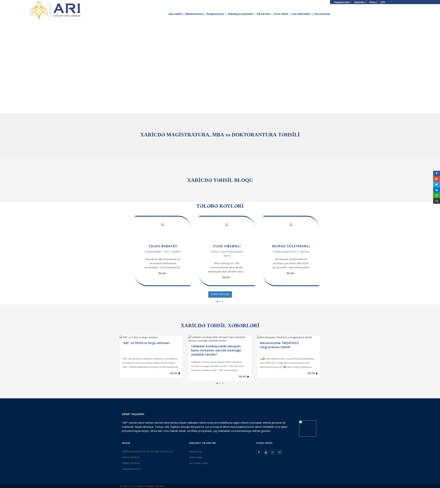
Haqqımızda (195, 451)
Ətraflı (174, 373)
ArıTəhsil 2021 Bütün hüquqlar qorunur (142, 486)
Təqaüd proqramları (241, 13)
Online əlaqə (195, 457)
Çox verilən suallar (198, 463)
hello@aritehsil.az (131, 468)
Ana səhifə (176, 13)
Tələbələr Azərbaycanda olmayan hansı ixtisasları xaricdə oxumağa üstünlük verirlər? (216, 350)
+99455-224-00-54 (131, 463)
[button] (217, 301)
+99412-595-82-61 (131, 457)
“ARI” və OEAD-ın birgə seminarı (146, 343)
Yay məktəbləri (302, 13)
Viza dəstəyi (322, 13)
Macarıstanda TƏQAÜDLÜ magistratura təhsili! (279, 345)
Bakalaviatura (195, 13)
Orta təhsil (282, 13)
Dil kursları (265, 13)
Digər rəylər (220, 294)
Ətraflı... (162, 273)
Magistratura (216, 13)
